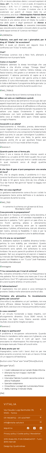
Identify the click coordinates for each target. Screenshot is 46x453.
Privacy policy (10, 434)
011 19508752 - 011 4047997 (17, 418)
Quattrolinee (19, 446)
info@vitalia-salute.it (14, 422)
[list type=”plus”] (7, 366)
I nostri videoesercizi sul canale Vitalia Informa (24, 370)
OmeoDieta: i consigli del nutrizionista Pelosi (23, 386)
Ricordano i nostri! (23, 209)
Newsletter (36, 434)
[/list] (2, 393)
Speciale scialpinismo (13, 383)
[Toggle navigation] (40, 6)
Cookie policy (23, 434)
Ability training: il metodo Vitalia (18, 389)
